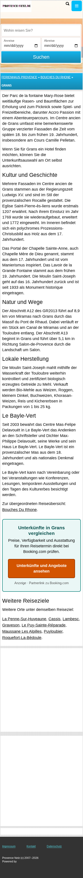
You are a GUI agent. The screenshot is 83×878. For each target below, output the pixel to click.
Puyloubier (53, 631)
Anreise (9, 40)
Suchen (41, 57)
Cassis (54, 619)
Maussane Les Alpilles (22, 631)
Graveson (10, 625)
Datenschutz (54, 846)
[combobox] (41, 30)
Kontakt (31, 846)
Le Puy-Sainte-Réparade (44, 625)
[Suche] (67, 3)
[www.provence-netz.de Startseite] (16, 6)
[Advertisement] (41, 690)
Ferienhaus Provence (19, 77)
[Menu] (76, 6)
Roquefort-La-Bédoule (21, 637)
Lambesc (71, 619)
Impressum (8, 846)
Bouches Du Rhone (56, 77)
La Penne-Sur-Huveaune (24, 619)
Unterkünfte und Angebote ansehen (42, 568)
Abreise (49, 40)
